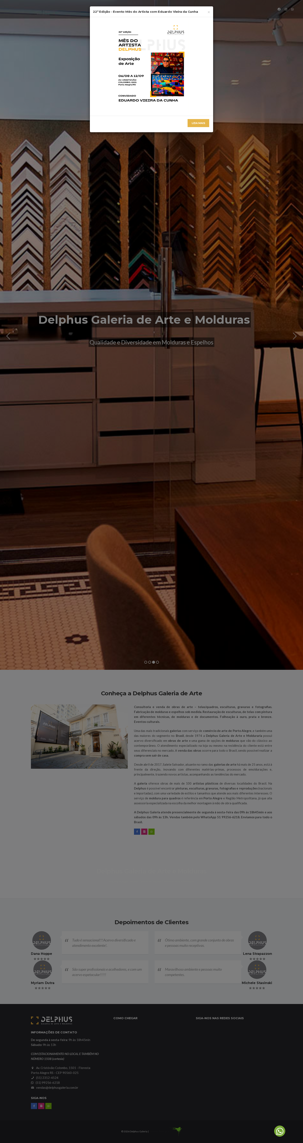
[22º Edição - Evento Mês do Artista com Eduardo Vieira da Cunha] (151, 66)
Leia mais (198, 123)
